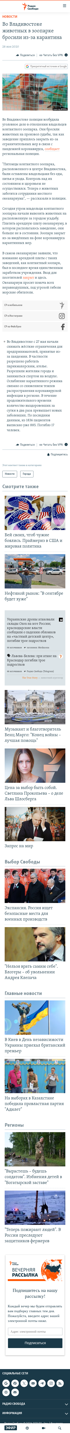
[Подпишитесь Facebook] (15, 1383)
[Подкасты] (6, 1392)
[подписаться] (15, 1392)
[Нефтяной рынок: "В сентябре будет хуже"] (35, 571)
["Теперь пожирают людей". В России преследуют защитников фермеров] (35, 1208)
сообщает (52, 149)
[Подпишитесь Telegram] (42, 1383)
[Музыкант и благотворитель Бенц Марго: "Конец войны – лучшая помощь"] (35, 707)
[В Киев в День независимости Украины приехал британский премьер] (35, 1017)
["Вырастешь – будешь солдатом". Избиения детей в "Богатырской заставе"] (35, 1149)
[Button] (25, 55)
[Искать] (60, 1428)
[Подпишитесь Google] (6, 1383)
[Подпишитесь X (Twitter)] (24, 1383)
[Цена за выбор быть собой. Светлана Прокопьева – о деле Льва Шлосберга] (35, 765)
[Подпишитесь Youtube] (33, 1383)
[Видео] (43, 1428)
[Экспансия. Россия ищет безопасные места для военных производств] (35, 886)
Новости (9, 17)
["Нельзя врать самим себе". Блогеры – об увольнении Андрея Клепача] (35, 944)
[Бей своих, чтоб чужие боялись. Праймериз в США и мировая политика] (35, 513)
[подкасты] (27, 1428)
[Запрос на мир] (35, 824)
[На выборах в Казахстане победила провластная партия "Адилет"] (35, 1076)
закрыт (28, 278)
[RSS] (60, 1383)
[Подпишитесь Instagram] (51, 1383)
